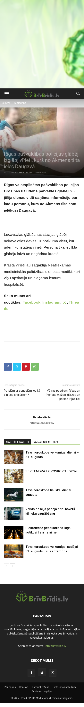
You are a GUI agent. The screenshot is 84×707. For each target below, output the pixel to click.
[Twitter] (17, 367)
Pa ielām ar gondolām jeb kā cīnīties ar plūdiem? (22, 393)
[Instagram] (42, 672)
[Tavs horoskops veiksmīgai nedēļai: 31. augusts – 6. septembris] (13, 551)
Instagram (51, 302)
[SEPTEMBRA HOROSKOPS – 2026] (13, 476)
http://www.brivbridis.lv (42, 422)
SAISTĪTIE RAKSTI (17, 442)
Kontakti (23, 687)
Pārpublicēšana (40, 687)
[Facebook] (8, 367)
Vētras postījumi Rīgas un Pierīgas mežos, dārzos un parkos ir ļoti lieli (63, 395)
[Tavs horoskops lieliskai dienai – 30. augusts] (13, 494)
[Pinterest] (26, 367)
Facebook (31, 302)
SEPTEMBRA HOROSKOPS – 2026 (51, 471)
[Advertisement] (42, 44)
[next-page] (12, 565)
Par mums (10, 687)
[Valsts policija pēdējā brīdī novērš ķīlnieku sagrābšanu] (13, 513)
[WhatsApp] (35, 367)
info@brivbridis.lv (55, 646)
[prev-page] (6, 565)
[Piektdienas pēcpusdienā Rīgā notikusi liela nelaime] (13, 532)
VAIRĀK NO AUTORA (46, 442)
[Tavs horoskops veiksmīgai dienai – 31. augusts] (13, 457)
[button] (6, 93)
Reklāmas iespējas (42, 691)
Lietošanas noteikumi (64, 687)
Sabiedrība (20, 103)
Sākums (6, 103)
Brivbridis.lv (25, 172)
